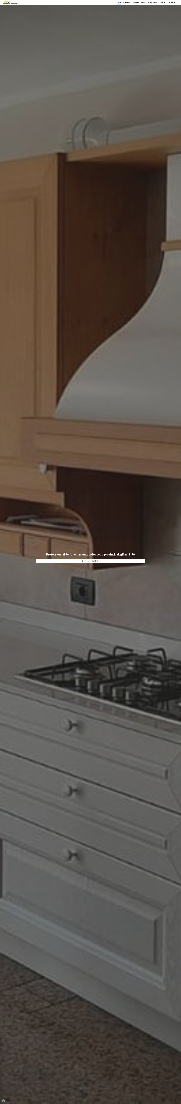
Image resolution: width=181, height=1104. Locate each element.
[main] (90, 553)
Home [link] (119, 2)
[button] (178, 2)
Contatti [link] (172, 2)
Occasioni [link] (163, 2)
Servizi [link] (143, 2)
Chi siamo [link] (126, 2)
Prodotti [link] (136, 2)
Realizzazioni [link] (152, 2)
